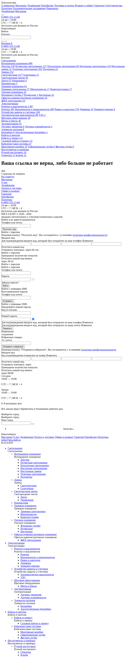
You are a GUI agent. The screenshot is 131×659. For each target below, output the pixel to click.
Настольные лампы (31, 471)
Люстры (8, 66)
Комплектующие (61, 89)
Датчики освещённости (38, 126)
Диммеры (86, 109)
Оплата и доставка (11, 188)
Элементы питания (12, 129)
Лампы (7, 72)
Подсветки (50, 69)
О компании (8, 5)
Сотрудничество (113, 5)
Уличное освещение (13, 92)
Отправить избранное (13, 346)
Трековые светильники (15, 89)
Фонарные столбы (12, 95)
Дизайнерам (33, 5)
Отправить (8, 301)
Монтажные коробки (14, 146)
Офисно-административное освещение (24, 97)
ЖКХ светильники (13, 100)
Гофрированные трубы (41, 146)
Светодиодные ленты (14, 77)
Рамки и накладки (67, 109)
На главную (7, 176)
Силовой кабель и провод (17, 141)
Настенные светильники (95, 66)
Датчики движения (12, 126)
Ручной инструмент (13, 152)
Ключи (21, 155)
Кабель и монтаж (17, 612)
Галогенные (31, 75)
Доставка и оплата (64, 5)
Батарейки (8, 132)
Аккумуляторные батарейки (31, 132)
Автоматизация (11, 123)
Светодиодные (11, 75)
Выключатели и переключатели (34, 109)
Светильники (15, 448)
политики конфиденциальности (90, 235)
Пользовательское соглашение (29, 8)
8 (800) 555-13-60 (10, 17)
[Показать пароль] (33, 279)
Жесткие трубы (64, 146)
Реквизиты (52, 8)
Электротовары (16, 543)
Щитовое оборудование (15, 118)
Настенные (46, 95)
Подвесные (31, 95)
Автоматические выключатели (19, 115)
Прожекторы (9, 83)
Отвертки (8, 155)
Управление (19, 80)
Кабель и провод (12, 138)
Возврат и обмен (84, 5)
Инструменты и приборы (21, 640)
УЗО (42, 115)
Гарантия (99, 5)
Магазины (21, 5)
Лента (6, 80)
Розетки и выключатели (17, 106)
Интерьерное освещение (16, 63)
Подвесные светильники (31, 66)
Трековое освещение (14, 86)
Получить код (9, 229)
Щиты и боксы (11, 120)
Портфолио (47, 5)
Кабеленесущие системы (16, 143)
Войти (5, 286)
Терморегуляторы (104, 109)
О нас (4, 182)
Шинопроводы (40, 89)
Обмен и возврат (10, 191)
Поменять (7, 328)
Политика (6, 8)
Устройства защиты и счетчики (20, 112)
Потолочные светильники (63, 66)
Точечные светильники (27, 69)
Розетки (7, 109)
